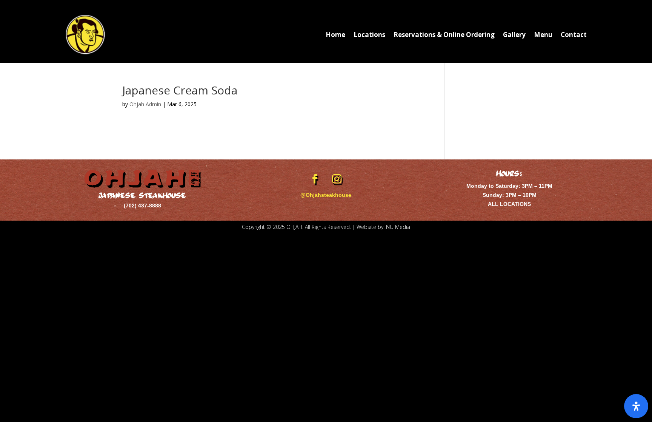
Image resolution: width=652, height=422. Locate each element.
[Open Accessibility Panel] (636, 406)
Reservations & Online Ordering (444, 34)
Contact (574, 34)
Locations (369, 34)
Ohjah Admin (145, 104)
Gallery (514, 34)
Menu (543, 34)
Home (335, 34)
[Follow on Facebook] (315, 179)
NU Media (398, 226)
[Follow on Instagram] (337, 179)
